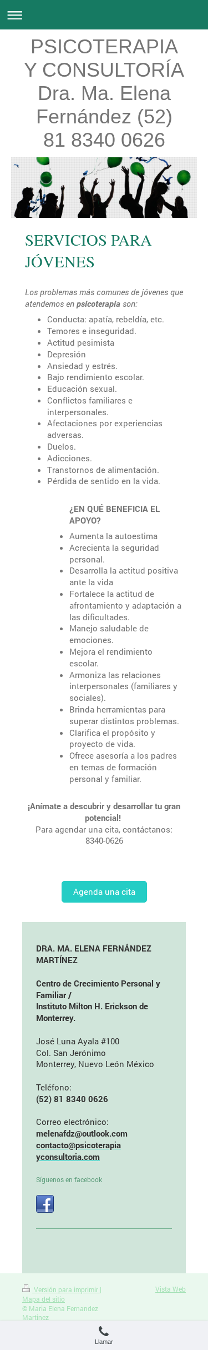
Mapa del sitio (43, 1298)
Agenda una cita (104, 891)
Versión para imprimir (66, 1289)
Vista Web (170, 1288)
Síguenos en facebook (69, 1179)
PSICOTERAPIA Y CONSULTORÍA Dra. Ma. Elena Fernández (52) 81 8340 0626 (104, 93)
